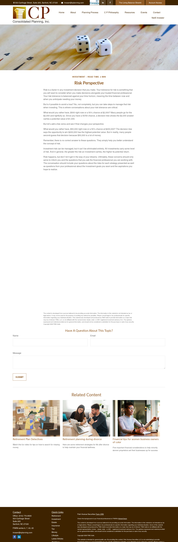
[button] (61, 12)
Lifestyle (55, 535)
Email (93, 335)
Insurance (56, 525)
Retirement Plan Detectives (28, 439)
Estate (54, 522)
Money (54, 532)
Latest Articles (57, 538)
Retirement (56, 515)
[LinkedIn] (103, 2)
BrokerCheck (122, 518)
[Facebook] (110, 2)
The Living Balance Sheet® (130, 2)
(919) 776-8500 (25, 515)
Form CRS (100, 514)
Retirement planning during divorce (82, 439)
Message (17, 352)
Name (15, 335)
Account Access (155, 2)
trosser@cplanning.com (74, 2)
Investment (56, 519)
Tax (53, 528)
